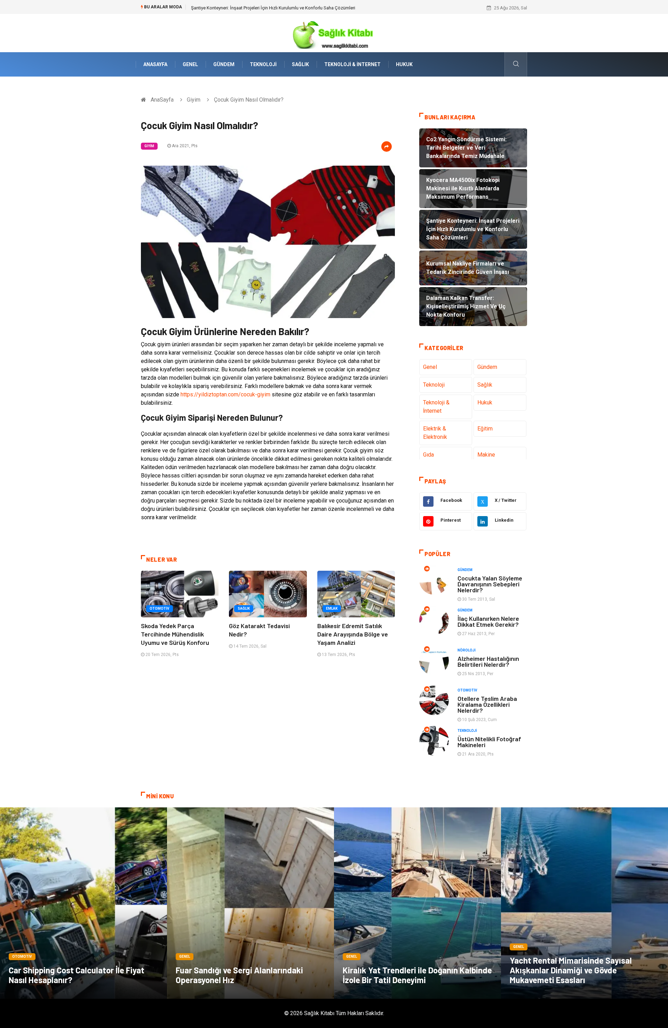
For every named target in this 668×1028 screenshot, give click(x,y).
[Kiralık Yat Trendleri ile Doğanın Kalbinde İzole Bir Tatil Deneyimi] (417, 903)
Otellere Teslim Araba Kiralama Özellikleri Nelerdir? (487, 704)
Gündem (223, 64)
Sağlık (300, 64)
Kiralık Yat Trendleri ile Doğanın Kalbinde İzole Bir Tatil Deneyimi (417, 975)
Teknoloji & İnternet (352, 64)
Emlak (331, 608)
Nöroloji (467, 650)
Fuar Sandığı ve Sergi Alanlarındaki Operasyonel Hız (239, 975)
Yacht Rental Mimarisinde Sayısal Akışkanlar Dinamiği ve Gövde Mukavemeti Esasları (571, 970)
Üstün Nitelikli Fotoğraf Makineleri (489, 742)
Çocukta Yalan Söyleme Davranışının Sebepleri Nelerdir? (490, 584)
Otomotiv (159, 608)
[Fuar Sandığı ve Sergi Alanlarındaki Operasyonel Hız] (250, 903)
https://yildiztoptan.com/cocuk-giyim (225, 394)
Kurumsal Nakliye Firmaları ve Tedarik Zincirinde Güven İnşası (251, 7)
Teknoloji (263, 64)
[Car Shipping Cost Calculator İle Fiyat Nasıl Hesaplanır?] (83, 903)
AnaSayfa (155, 64)
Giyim (193, 99)
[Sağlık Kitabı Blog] (334, 32)
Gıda (428, 454)
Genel (190, 64)
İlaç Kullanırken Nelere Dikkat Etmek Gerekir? (488, 621)
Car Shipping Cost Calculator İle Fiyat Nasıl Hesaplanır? (76, 975)
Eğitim (485, 428)
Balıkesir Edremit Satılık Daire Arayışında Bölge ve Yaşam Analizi (352, 634)
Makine (486, 454)
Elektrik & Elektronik (435, 432)
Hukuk (404, 64)
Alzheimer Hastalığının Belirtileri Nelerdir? (488, 661)
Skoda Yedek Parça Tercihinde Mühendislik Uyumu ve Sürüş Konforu (175, 634)
